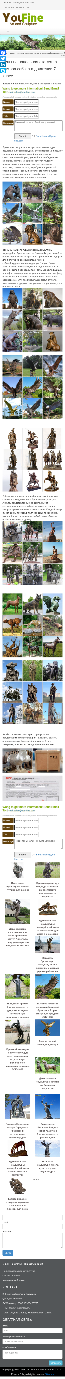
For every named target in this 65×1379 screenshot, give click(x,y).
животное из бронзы (13, 1280)
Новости (12, 53)
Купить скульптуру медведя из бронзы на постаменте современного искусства (47, 888)
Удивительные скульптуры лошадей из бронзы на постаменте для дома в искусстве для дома (47, 926)
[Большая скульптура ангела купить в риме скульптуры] (47, 1148)
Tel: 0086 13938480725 (16, 7)
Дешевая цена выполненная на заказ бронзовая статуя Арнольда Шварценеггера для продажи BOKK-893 (17, 934)
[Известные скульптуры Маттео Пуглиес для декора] (17, 869)
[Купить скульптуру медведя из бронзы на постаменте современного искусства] (47, 869)
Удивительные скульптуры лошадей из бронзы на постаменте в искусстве (17, 1166)
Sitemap (49, 1374)
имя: (5, 1325)
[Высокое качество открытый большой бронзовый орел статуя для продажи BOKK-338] (47, 986)
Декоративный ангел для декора (47, 1043)
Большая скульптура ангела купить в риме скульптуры (47, 1166)
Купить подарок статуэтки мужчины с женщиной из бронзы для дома (17, 1203)
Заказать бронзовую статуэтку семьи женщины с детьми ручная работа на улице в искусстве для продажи (47, 963)
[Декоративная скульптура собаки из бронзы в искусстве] (47, 1065)
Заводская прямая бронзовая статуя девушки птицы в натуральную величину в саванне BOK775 (17, 1009)
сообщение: (9, 1347)
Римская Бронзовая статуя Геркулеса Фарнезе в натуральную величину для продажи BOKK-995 (17, 1129)
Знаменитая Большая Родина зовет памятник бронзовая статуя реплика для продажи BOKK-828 (47, 1129)
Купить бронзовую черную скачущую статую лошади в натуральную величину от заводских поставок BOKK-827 (18, 1054)
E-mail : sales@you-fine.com (19, 2)
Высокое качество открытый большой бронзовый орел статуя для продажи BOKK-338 (47, 1009)
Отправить (55, 1363)
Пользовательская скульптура (18, 1271)
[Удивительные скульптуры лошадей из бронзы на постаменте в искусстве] (17, 1148)
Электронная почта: (14, 1336)
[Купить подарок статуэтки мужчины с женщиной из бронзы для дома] (17, 1185)
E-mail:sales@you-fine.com (20, 92)
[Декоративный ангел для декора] (47, 1027)
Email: (20, 1294)
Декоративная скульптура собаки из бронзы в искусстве (47, 1083)
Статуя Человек (11, 1275)
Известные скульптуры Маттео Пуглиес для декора (17, 886)
